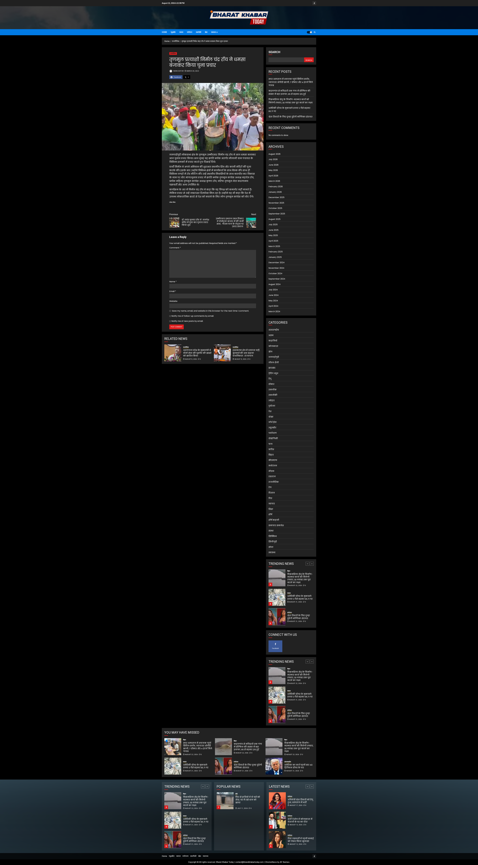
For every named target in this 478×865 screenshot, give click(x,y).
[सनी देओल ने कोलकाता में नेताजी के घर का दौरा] (277, 800)
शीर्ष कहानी (274, 520)
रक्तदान (272, 476)
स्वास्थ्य (213, 32)
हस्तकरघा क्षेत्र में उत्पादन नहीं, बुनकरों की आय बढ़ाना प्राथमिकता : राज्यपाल (246, 353)
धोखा (271, 416)
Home (164, 32)
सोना (271, 547)
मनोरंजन (189, 32)
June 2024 (274, 295)
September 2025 (277, 213)
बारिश (271, 449)
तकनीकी (198, 32)
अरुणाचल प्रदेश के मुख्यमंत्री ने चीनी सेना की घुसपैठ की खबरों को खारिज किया (197, 353)
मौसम (271, 471)
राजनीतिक (173, 53)
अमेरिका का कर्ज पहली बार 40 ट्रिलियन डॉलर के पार (298, 766)
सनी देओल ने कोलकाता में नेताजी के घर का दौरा (300, 801)
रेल (270, 487)
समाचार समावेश (276, 525)
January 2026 (275, 192)
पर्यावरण (273, 433)
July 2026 (273, 159)
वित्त (270, 498)
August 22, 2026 (295, 624)
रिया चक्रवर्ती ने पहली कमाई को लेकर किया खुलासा (301, 820)
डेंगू (270, 378)
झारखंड (272, 367)
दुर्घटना (272, 405)
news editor (178, 71)
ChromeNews (271, 862)
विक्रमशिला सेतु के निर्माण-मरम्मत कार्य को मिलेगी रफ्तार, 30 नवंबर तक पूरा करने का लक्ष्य (298, 747)
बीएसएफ (273, 460)
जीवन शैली (274, 362)
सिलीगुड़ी (273, 541)
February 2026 (276, 186)
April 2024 (273, 306)
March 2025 (274, 246)
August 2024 (275, 284)
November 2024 (276, 268)
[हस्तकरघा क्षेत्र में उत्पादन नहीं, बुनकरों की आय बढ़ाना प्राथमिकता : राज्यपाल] (222, 352)
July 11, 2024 (242, 808)
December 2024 (277, 262)
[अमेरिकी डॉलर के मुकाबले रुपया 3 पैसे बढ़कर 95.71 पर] (277, 577)
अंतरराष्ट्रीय (274, 329)
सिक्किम (273, 536)
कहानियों (273, 340)
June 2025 (273, 230)
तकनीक (273, 389)
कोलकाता (273, 346)
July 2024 (273, 289)
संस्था (271, 530)
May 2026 (273, 170)
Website (173, 301)
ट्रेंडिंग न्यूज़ (273, 373)
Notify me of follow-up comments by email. (192, 316)
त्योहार (272, 400)
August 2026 (274, 153)
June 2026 (273, 164)
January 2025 (275, 257)
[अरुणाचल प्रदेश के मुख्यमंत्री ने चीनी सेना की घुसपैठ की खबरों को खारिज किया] (172, 352)
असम (271, 335)
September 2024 (277, 278)
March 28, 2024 (193, 71)
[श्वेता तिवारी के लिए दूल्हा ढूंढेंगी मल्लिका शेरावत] (277, 597)
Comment (175, 247)
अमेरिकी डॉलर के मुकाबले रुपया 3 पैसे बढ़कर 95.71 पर (300, 578)
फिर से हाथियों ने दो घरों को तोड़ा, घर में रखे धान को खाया (256, 801)
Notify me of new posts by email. (187, 321)
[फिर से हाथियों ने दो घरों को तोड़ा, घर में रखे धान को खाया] (225, 800)
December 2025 (276, 197)
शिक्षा (271, 509)
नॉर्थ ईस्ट (273, 422)
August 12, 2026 (296, 825)
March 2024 (274, 311)
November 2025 (276, 202)
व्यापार (181, 32)
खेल (206, 32)
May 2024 (273, 300)
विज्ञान (272, 492)
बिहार (271, 454)
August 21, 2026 (295, 582)
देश (270, 411)
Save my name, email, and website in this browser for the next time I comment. (210, 310)
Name (173, 281)
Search (274, 52)
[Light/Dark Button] (309, 32)
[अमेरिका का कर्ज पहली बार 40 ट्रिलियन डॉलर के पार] (274, 766)
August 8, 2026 (191, 359)
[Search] (314, 32)
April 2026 (273, 175)
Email (172, 291)
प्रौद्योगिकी (273, 438)
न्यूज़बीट (173, 32)
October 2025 (275, 208)
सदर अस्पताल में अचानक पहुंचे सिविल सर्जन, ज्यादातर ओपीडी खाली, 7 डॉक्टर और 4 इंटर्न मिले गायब (291, 82)
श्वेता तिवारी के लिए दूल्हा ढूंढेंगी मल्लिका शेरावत (290, 116)
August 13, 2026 (296, 805)
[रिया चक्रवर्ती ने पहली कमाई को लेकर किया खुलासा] (277, 820)
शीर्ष (270, 514)
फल (270, 443)
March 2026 (274, 181)
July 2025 (273, 224)
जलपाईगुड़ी (274, 357)
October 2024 (275, 273)
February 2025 (276, 251)
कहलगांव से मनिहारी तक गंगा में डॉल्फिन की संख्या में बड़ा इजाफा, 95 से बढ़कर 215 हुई (289, 92)
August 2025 (274, 219)
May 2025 (273, 235)
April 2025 (273, 240)
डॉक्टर (271, 384)
